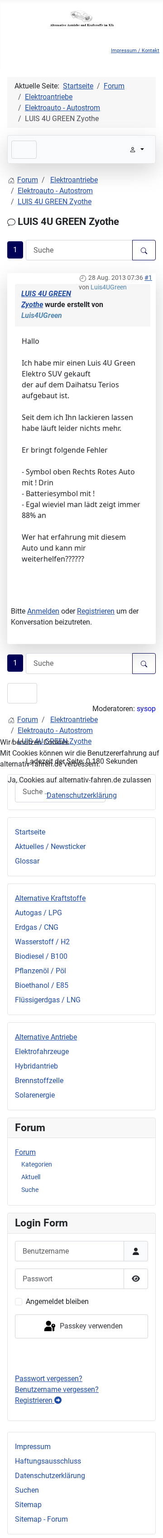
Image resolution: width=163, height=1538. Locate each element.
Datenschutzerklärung (82, 795)
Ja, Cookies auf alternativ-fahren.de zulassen (79, 780)
